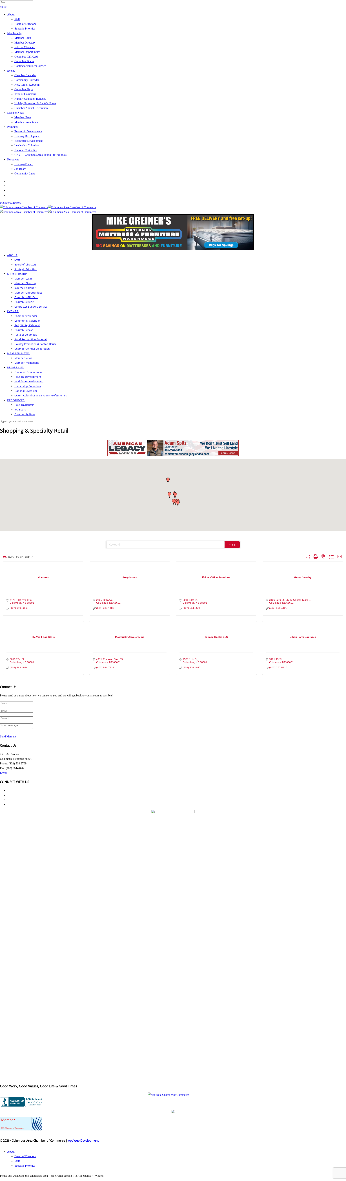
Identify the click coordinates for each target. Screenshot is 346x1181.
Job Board (20, 168)
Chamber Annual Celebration (31, 108)
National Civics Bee (25, 150)
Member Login (23, 37)
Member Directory (25, 42)
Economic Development (28, 131)
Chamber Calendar (25, 75)
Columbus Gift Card (26, 56)
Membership (14, 33)
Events (11, 70)
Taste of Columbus (25, 94)
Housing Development (27, 136)
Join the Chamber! (24, 47)
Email (3, 772)
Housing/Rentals (23, 164)
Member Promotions (26, 122)
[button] (175, 495)
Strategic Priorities (24, 28)
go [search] (233, 544)
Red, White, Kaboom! (27, 84)
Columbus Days (23, 89)
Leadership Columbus (26, 145)
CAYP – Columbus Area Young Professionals (40, 154)
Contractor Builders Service (30, 65)
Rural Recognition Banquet (30, 98)
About (10, 14)
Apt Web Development (83, 1141)
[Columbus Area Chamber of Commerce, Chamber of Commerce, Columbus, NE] (22, 1102)
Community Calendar (26, 79)
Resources (13, 159)
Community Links (24, 173)
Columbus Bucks (24, 61)
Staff (17, 19)
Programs (12, 126)
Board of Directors (25, 23)
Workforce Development (28, 140)
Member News (15, 112)
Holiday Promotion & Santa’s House (35, 103)
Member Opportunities (27, 51)
